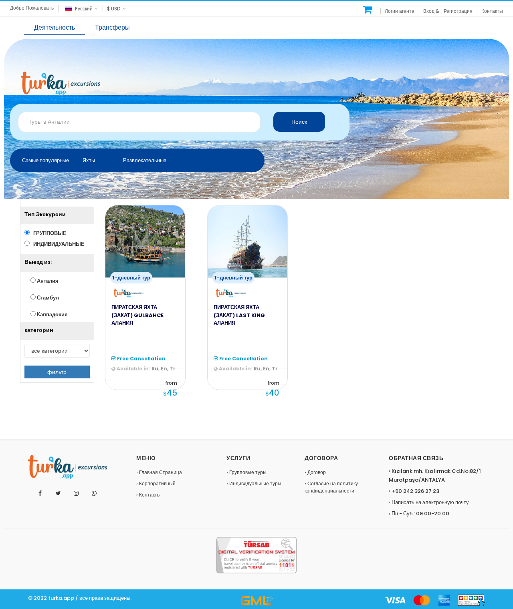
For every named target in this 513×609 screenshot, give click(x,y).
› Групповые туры (246, 472)
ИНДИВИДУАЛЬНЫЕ (57, 244)
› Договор (315, 472)
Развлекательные (144, 160)
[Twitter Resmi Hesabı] (58, 493)
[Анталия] (368, 9)
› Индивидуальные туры (253, 483)
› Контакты (148, 494)
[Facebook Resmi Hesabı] (40, 493)
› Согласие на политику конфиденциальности (331, 487)
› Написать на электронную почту (429, 502)
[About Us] (256, 600)
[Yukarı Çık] (504, 542)
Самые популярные (45, 160)
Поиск (299, 122)
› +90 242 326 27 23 (414, 491)
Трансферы (112, 27)
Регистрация (458, 11)
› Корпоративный (156, 483)
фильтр (57, 372)
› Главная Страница (159, 472)
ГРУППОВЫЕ (48, 233)
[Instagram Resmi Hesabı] (76, 493)
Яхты (89, 160)
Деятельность (54, 27)
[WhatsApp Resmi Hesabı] (94, 493)
